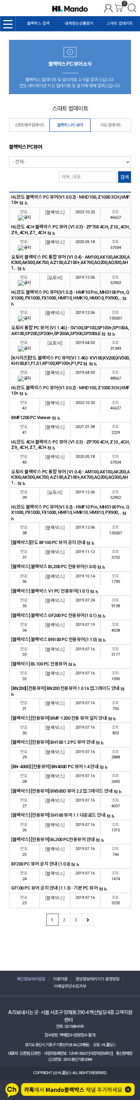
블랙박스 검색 (38, 23)
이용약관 (60, 979)
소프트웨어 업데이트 (29, 125)
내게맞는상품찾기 (79, 23)
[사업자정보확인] (101, 1053)
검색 (132, 8)
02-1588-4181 (74, 1026)
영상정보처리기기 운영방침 (97, 979)
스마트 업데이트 (120, 23)
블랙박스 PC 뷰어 (70, 125)
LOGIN (108, 8)
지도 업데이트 (111, 125)
